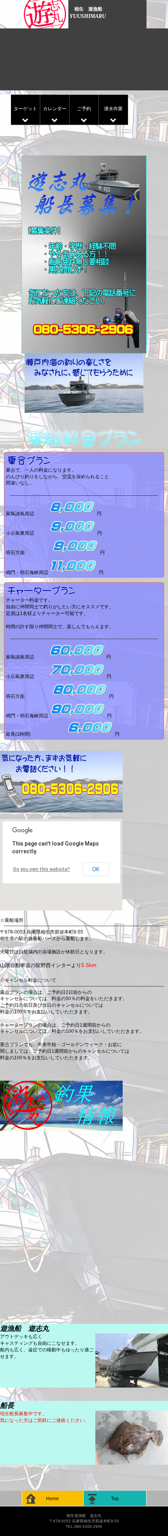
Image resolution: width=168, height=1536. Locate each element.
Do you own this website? (41, 869)
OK (95, 869)
